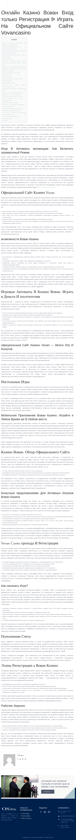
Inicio (2, 12)
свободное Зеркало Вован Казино (11, 110)
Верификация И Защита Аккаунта (11, 94)
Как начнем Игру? (7, 74)
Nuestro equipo (18, 12)
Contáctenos (5, 19)
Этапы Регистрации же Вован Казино (12, 78)
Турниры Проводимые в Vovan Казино (12, 108)
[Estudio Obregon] (6, 5)
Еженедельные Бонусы (8, 82)
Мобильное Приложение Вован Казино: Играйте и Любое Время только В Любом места (14, 63)
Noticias (49, 12)
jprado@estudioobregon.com (68, 816)
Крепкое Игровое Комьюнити (10, 102)
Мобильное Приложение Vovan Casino (12, 96)
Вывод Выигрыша (7, 118)
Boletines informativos (60, 12)
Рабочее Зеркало (7, 80)
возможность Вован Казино (9, 49)
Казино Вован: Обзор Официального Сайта (14, 67)
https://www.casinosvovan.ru (46, 187)
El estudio (9, 12)
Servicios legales (25, 813)
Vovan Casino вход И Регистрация (11, 72)
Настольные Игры (7, 59)
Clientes (42, 12)
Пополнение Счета (7, 76)
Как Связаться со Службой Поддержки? (12, 92)
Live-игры (4, 120)
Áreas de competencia (31, 12)
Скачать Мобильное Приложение (11, 116)
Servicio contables (26, 816)
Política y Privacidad (26, 818)
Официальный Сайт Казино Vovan (11, 47)
